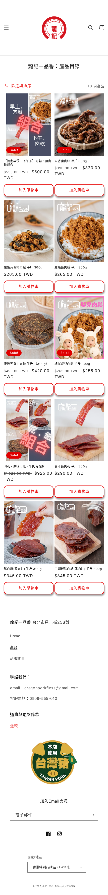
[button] (6, 27)
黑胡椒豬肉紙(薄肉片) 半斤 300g (78, 569)
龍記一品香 (47, 886)
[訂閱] (92, 815)
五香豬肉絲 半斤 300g (71, 161)
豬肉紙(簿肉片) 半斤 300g (23, 569)
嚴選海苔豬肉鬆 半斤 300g (23, 267)
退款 (14, 725)
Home (15, 636)
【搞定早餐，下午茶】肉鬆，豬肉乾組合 (27, 163)
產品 (13, 647)
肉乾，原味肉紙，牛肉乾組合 (24, 466)
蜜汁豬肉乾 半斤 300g (71, 466)
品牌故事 (17, 658)
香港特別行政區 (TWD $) (52, 867)
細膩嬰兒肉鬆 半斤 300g (72, 364)
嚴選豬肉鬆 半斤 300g (71, 267)
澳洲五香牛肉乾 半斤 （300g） (26, 364)
